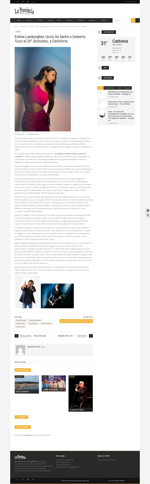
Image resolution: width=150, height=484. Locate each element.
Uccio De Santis (33, 323)
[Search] (133, 20)
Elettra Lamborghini (35, 320)
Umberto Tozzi (20, 326)
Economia (127, 88)
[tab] (100, 88)
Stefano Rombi (20, 323)
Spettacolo (24, 26)
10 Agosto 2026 (114, 97)
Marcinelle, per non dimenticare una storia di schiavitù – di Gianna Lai (120, 93)
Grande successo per (50, 389)
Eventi (31, 26)
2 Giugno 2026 (113, 123)
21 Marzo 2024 (20, 134)
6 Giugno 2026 (113, 106)
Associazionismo (110, 88)
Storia (100, 88)
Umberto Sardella (46, 323)
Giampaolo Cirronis (33, 134)
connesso (27, 435)
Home (16, 26)
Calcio (120, 88)
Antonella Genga (21, 320)
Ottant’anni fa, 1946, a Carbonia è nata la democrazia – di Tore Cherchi (121, 103)
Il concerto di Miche (77, 410)
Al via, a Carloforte (22, 392)
